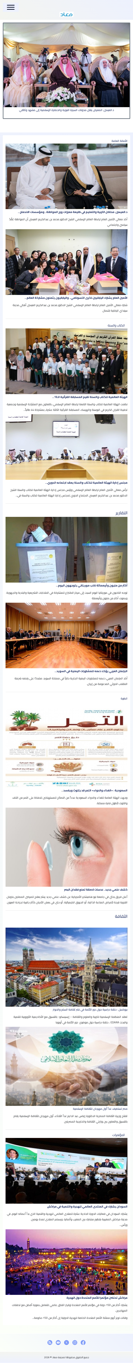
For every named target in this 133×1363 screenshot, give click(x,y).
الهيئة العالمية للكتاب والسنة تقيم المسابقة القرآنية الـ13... (89, 396)
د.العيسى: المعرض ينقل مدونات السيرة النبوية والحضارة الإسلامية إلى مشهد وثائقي (66, 110)
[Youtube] (58, 1342)
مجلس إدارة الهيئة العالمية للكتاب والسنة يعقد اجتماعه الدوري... (86, 482)
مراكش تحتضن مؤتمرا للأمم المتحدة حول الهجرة (96, 1297)
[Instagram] (74, 1342)
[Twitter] (66, 1342)
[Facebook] (83, 1342)
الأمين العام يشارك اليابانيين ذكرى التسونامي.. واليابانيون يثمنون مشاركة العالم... (76, 297)
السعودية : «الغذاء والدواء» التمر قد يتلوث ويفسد (95, 790)
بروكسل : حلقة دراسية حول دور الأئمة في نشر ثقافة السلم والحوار (90, 1009)
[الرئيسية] (66, 14)
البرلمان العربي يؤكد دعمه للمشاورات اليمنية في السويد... (91, 671)
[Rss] (49, 1342)
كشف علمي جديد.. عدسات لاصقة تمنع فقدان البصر (95, 889)
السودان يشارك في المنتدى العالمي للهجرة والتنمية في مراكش (87, 1206)
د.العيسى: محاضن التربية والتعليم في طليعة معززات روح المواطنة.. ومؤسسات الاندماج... (72, 211)
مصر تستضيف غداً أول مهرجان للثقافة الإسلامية (100, 1108)
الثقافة (121, 916)
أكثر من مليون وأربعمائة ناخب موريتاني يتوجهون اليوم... (91, 585)
